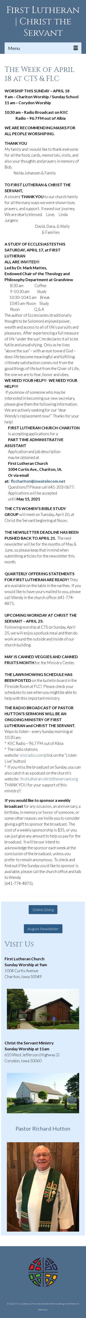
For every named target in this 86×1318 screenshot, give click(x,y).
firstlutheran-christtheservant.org (49, 779)
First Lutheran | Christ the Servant (43, 21)
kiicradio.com (31, 755)
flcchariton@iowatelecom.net (38, 481)
